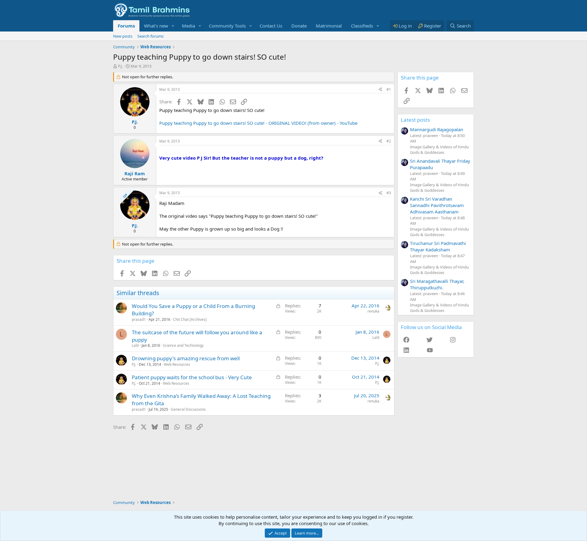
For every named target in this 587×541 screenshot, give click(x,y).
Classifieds (362, 26)
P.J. (120, 66)
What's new (156, 26)
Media (188, 26)
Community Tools (227, 26)
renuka (373, 311)
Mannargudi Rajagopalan (436, 129)
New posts (122, 36)
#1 (388, 89)
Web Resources (177, 364)
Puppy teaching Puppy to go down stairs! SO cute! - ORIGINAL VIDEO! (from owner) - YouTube (258, 123)
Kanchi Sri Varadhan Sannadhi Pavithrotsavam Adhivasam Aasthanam (437, 205)
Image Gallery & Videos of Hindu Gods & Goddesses (439, 149)
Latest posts (415, 119)
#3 (388, 192)
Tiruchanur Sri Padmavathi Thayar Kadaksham (438, 246)
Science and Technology (183, 345)
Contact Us (271, 26)
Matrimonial (329, 26)
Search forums (150, 36)
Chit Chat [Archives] (190, 319)
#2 (388, 141)
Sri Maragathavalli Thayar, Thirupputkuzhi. (437, 284)
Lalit (135, 345)
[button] (173, 25)
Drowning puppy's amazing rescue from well (186, 358)
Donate (299, 26)
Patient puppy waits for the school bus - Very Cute (192, 377)
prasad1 (139, 319)
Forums (126, 26)
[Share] (380, 89)
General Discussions (188, 409)
